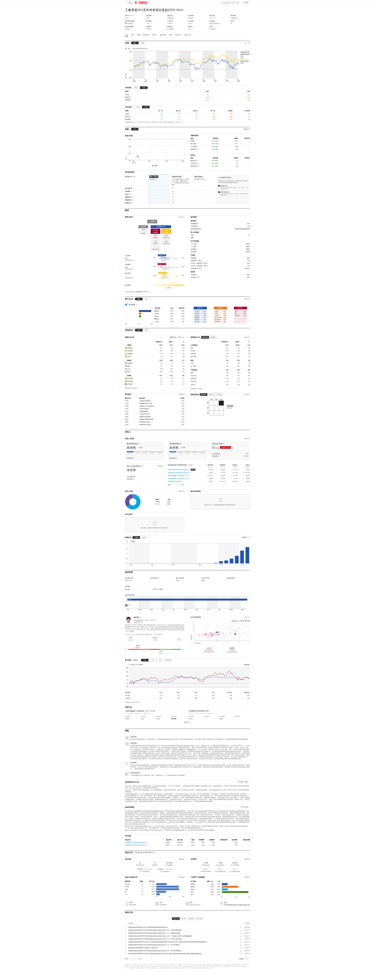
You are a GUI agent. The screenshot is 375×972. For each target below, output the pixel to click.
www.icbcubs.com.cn (195, 905)
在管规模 (154, 640)
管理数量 (179, 640)
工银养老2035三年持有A (175, 481)
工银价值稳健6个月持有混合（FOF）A (179, 475)
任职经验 (130, 640)
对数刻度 (247, 665)
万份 (215, 447)
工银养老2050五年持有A (198, 711)
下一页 (182, 484)
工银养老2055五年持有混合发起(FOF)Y (179, 470)
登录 (246, 3)
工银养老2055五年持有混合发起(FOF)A (179, 473)
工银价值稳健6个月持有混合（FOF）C (179, 478)
